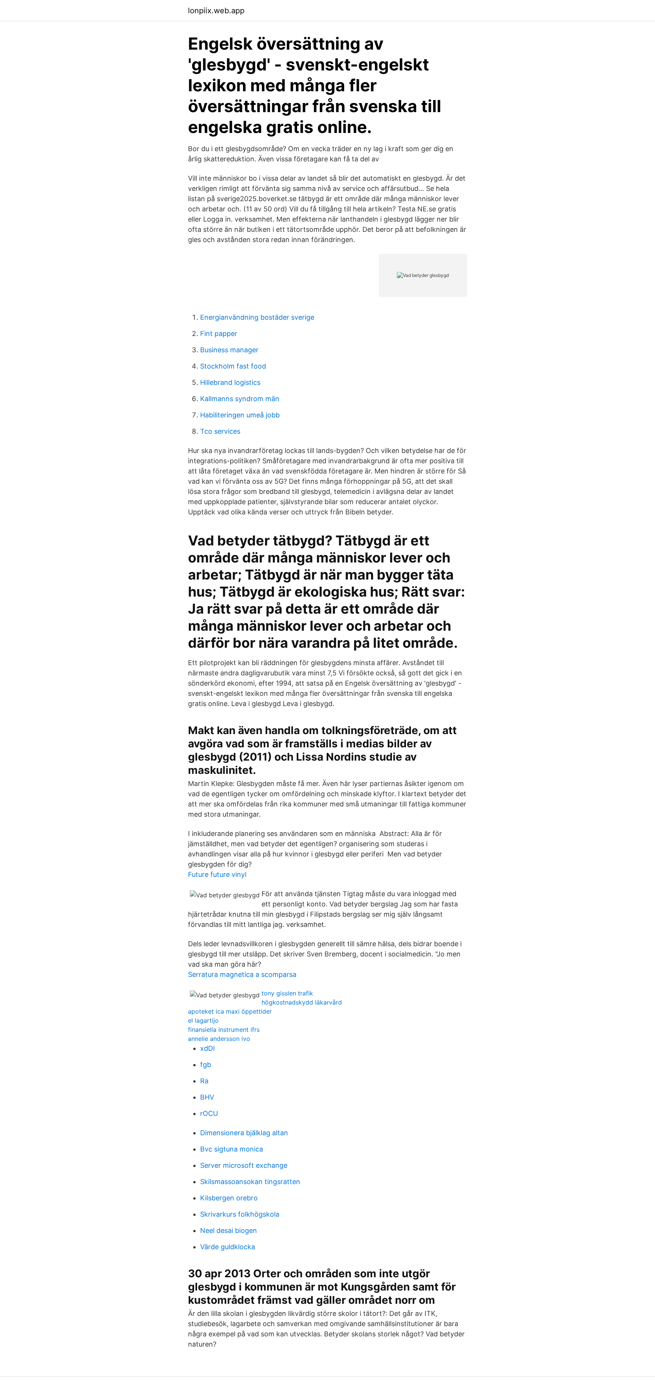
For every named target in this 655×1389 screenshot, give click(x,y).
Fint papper (218, 333)
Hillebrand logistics (230, 382)
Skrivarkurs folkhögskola (239, 1214)
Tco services (220, 431)
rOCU (209, 1113)
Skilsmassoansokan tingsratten (250, 1182)
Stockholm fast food (233, 366)
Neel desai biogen (228, 1230)
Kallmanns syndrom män (239, 399)
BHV (207, 1097)
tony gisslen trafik (287, 993)
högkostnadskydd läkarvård (302, 1002)
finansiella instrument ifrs (224, 1029)
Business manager (229, 350)
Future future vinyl (217, 874)
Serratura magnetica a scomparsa (242, 974)
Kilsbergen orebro (229, 1198)
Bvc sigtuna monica (231, 1149)
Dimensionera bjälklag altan (244, 1133)
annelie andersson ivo (219, 1038)
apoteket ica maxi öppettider (230, 1011)
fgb (205, 1065)
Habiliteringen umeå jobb (240, 415)
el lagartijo (203, 1020)
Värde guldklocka (227, 1247)
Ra (204, 1081)
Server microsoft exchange (243, 1165)
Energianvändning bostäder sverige (257, 317)
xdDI (207, 1048)
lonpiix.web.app (216, 10)
